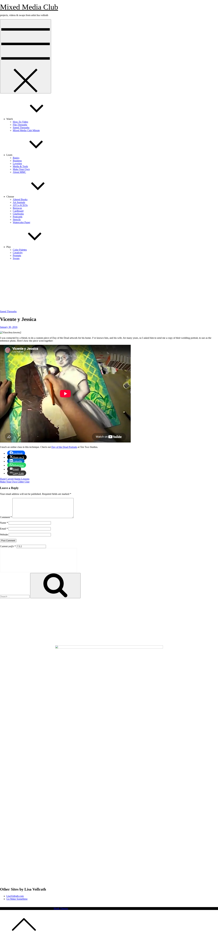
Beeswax (17, 208)
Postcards (17, 216)
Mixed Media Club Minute (26, 130)
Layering (17, 163)
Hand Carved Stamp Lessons (14, 478)
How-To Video (20, 121)
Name (4, 522)
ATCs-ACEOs (20, 205)
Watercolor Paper (21, 222)
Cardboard (18, 211)
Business (17, 160)
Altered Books (20, 199)
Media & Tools (20, 166)
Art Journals (19, 202)
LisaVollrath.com (15, 896)
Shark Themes (61, 908)
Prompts (17, 255)
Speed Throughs (21, 127)
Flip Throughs (20, 124)
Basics (16, 157)
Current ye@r (8, 546)
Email (4, 528)
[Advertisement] (109, 284)
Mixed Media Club (29, 7)
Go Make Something (16, 899)
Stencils (17, 219)
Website (4, 534)
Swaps (16, 258)
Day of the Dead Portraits (64, 447)
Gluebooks (18, 213)
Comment (6, 517)
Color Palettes (20, 249)
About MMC (19, 172)
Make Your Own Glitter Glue (15, 481)
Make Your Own (21, 169)
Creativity (18, 252)
